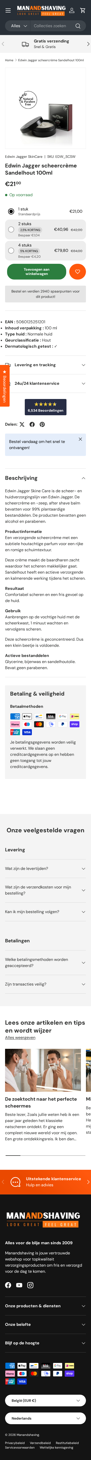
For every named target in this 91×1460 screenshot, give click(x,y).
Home (9, 60)
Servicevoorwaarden (20, 1448)
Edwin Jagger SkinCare (23, 156)
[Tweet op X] (22, 424)
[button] (82, 10)
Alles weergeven (20, 1037)
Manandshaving (28, 1435)
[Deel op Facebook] (32, 424)
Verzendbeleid (40, 1443)
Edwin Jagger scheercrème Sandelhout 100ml (51, 60)
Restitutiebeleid (67, 1443)
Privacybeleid (15, 1443)
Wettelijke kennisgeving (56, 1448)
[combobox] (45, 25)
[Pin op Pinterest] (42, 424)
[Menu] (8, 10)
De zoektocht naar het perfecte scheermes (41, 1102)
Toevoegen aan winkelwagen (37, 271)
